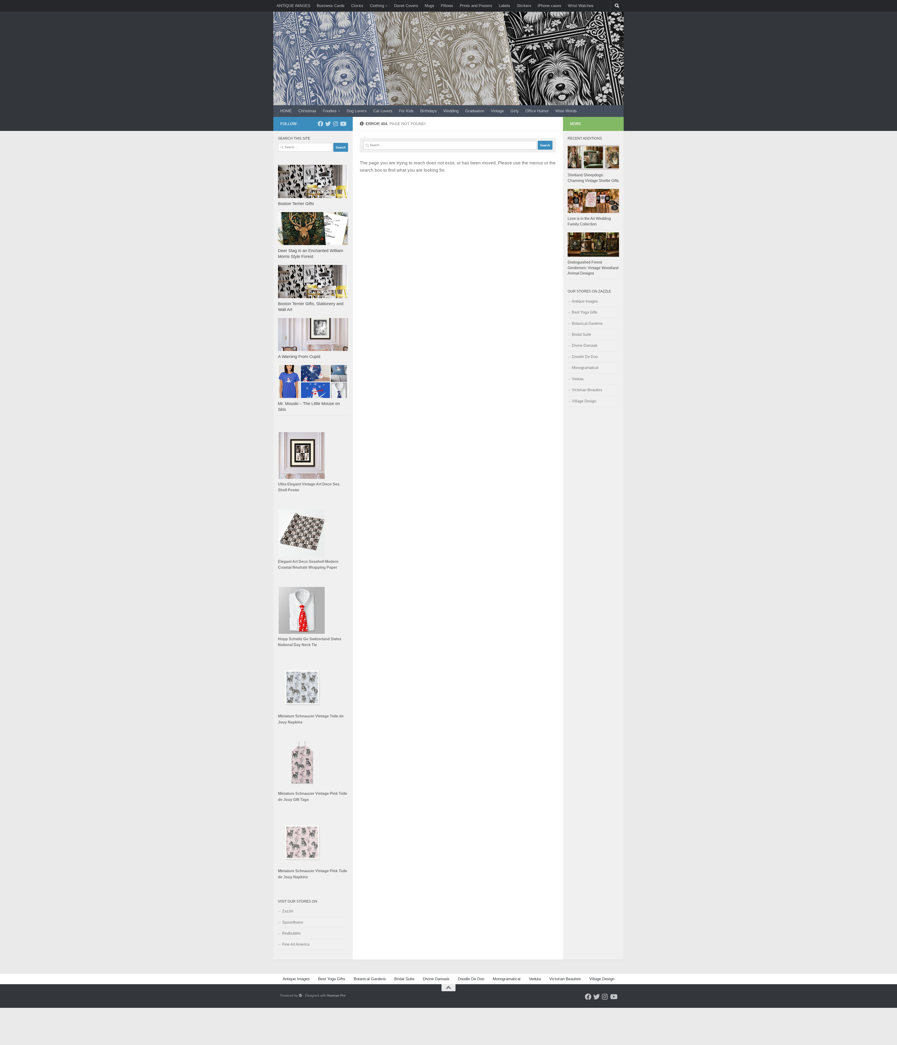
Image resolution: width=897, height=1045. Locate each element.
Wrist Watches (581, 6)
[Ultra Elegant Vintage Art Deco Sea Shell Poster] (302, 477)
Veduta (578, 379)
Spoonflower (292, 922)
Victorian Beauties (587, 390)
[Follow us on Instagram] (335, 124)
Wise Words (566, 111)
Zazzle (287, 911)
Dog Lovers (357, 111)
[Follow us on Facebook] (320, 124)
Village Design (584, 401)
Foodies (330, 111)
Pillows (447, 6)
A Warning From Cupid (299, 356)
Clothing (377, 6)
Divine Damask (584, 345)
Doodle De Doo (585, 357)
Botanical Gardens (587, 323)
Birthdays (428, 111)
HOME (286, 111)
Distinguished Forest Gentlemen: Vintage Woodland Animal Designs (593, 267)
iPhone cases (549, 6)
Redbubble (291, 933)
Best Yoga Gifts (584, 312)
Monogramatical (585, 368)
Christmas (307, 111)
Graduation (474, 111)
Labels (504, 6)
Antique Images (585, 301)
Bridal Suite (581, 334)
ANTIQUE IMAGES (293, 6)
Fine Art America (296, 944)
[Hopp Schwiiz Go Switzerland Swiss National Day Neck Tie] (302, 632)
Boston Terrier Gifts (296, 203)
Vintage (497, 111)
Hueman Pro (336, 995)
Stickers (524, 6)
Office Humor (537, 111)
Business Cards (331, 6)
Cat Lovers (382, 111)
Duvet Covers (406, 6)
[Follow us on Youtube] (343, 124)
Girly (514, 111)
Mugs (429, 6)
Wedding (451, 111)
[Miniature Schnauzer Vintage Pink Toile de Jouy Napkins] (302, 864)
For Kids (406, 111)
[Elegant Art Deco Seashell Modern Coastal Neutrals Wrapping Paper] (302, 555)
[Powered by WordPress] (300, 995)
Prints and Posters (476, 6)
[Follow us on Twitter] (328, 124)
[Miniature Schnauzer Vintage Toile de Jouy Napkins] (302, 709)
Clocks (357, 6)
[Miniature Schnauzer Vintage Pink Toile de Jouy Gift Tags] (302, 787)
